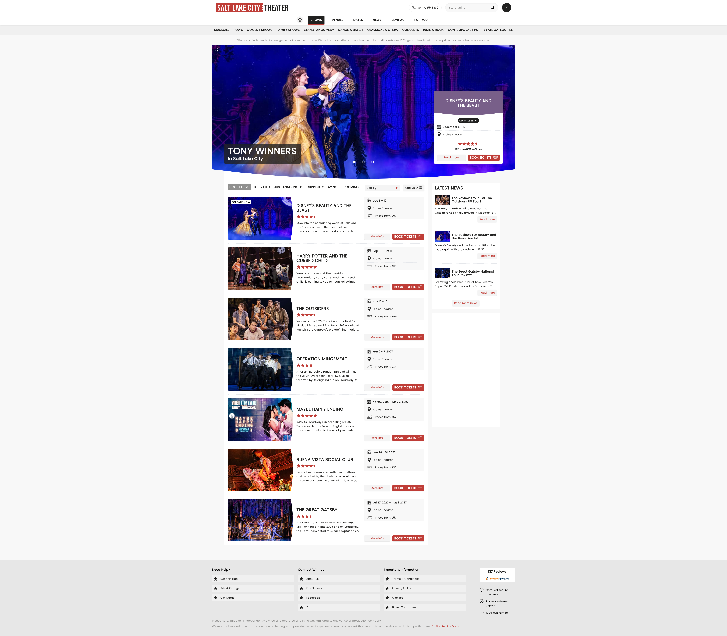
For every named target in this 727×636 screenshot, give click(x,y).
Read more (451, 157)
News (377, 20)
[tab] (354, 162)
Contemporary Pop (464, 30)
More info (377, 236)
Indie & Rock (433, 30)
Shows (316, 20)
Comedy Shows (260, 30)
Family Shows (288, 30)
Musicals (221, 30)
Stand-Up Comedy (319, 30)
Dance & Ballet (350, 30)
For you (421, 20)
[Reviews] (468, 144)
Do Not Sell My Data (445, 626)
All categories (500, 30)
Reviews (398, 20)
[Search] (493, 7)
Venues (338, 20)
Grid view (411, 188)
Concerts (410, 30)
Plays (238, 30)
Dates (358, 20)
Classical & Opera (382, 30)
